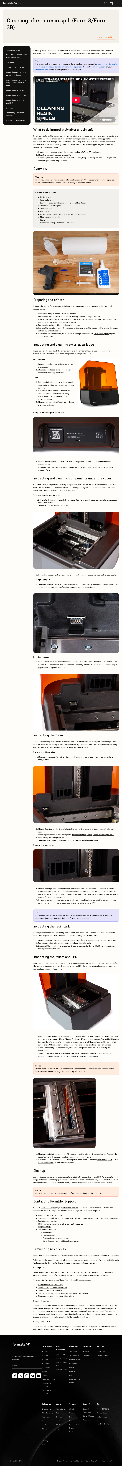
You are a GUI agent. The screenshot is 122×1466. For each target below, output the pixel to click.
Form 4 (44, 1351)
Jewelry (45, 1441)
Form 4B (45, 1355)
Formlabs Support (98, 67)
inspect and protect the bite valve (90, 1329)
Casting (72, 1375)
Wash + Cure (60, 1354)
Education (45, 1433)
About (71, 1409)
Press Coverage (75, 1421)
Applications (60, 1409)
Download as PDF (106, 37)
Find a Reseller (102, 1417)
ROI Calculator (61, 1425)
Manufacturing (47, 1413)
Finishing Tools (61, 1369)
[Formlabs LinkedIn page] (38, 1375)
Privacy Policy (62, 1461)
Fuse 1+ (45, 1375)
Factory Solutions (103, 1355)
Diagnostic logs (44, 1227)
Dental (71, 1367)
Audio (44, 1445)
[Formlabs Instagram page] (26, 1375)
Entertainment (47, 1437)
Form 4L (45, 1359)
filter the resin (85, 943)
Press (71, 1417)
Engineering (73, 1363)
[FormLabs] (10, 3)
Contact (72, 1432)
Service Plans (101, 1351)
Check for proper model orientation (52, 1287)
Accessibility (87, 1420)
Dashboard (87, 1355)
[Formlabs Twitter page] (20, 1375)
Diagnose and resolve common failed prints (56, 1296)
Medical (72, 1371)
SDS (99, 1177)
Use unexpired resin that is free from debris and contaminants (63, 1293)
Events (58, 1421)
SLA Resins (73, 1351)
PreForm (86, 1351)
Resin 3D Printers (48, 1379)
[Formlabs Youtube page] (32, 1375)
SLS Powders (74, 1355)
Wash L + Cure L (62, 1358)
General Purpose (75, 1359)
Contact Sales (102, 1413)
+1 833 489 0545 (103, 1409)
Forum (58, 1429)
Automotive (46, 1417)
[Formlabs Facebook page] (14, 1375)
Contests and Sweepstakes (96, 1461)
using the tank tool (65, 940)
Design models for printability (50, 1284)
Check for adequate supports (50, 1290)
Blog (57, 1413)
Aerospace (46, 1421)
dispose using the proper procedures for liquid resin (93, 834)
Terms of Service (76, 1461)
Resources (60, 1417)
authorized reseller (43, 69)
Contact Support (89, 1416)
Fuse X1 (45, 1371)
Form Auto (46, 1367)
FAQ (111, 1461)
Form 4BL (45, 1363)
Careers (72, 1413)
